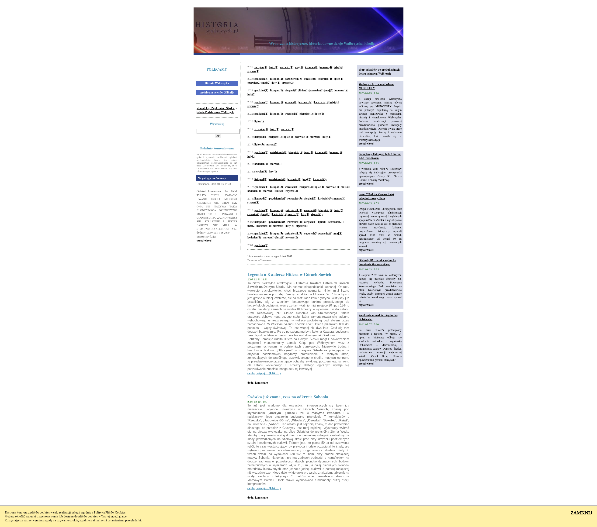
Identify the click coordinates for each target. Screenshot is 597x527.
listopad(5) (276, 233)
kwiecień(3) (319, 179)
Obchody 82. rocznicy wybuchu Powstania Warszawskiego (377, 262)
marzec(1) (341, 90)
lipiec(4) (319, 187)
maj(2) (266, 83)
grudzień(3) (261, 79)
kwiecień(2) (321, 152)
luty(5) (338, 67)
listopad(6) (276, 210)
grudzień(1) (261, 90)
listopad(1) (276, 90)
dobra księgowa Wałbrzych (375, 74)
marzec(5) (336, 152)
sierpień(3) (306, 187)
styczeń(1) (253, 71)
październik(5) (277, 198)
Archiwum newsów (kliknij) (217, 92)
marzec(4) (326, 67)
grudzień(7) (261, 233)
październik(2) (278, 152)
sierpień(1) (291, 90)
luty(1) (276, 83)
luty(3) (251, 156)
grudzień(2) (261, 152)
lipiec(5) (259, 144)
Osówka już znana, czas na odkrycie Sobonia (287, 397)
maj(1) (299, 67)
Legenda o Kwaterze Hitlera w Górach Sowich (289, 274)
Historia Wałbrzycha (217, 83)
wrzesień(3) (310, 233)
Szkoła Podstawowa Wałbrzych (215, 112)
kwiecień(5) (325, 198)
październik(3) (293, 79)
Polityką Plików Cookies (109, 512)
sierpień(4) (260, 67)
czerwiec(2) (253, 83)
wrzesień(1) (310, 79)
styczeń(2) (288, 83)
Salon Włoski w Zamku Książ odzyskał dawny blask (376, 196)
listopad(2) (276, 79)
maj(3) (266, 214)
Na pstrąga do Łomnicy (212, 178)
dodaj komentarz (257, 383)
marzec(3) (278, 226)
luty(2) (251, 94)
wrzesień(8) (310, 210)
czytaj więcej (204, 240)
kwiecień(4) (264, 226)
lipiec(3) (338, 210)
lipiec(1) (273, 67)
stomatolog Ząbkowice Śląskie (216, 108)
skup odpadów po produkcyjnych (379, 70)
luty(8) (290, 226)
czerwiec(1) (286, 67)
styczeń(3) (253, 106)
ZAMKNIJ (581, 512)
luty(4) (305, 214)
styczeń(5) (302, 226)
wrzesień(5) (295, 198)
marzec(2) (271, 144)
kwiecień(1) (311, 67)
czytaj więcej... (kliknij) (264, 373)
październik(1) (293, 210)
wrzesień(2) (295, 222)
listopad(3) (276, 187)
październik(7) (293, 233)
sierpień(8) (260, 171)
